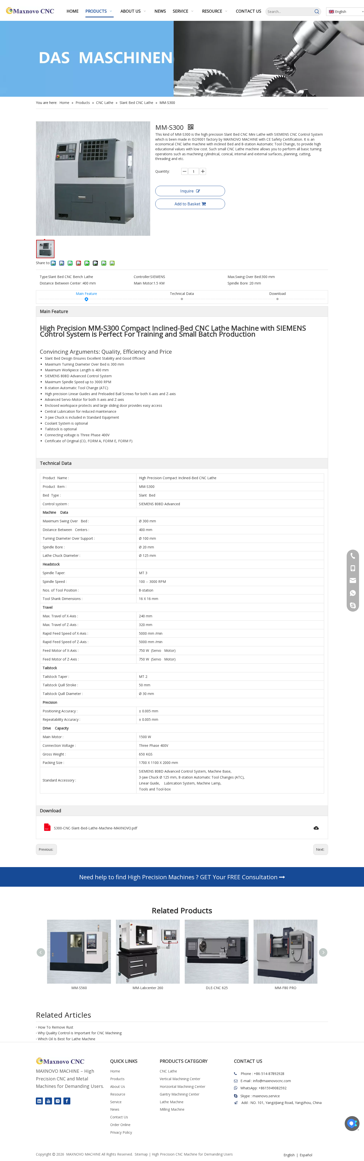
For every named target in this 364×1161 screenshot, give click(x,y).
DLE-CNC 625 (149, 987)
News (114, 1109)
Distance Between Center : (61, 283)
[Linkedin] (39, 1101)
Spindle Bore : (239, 283)
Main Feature (86, 293)
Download (277, 293)
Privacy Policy (121, 1132)
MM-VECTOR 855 (287, 987)
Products (117, 1078)
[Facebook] (66, 1101)
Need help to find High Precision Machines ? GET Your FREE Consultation (179, 877)
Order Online (120, 1124)
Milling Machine (172, 1109)
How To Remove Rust (55, 1027)
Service (116, 1101)
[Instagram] (57, 1101)
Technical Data (182, 293)
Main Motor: (144, 283)
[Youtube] (48, 1101)
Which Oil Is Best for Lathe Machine (66, 1038)
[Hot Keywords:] (317, 12)
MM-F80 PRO (218, 987)
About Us (117, 1086)
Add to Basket (187, 204)
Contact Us (119, 1117)
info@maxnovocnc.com (272, 1080)
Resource (117, 1094)
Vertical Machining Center (180, 1078)
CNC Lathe (168, 1071)
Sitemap (141, 1154)
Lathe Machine (171, 1101)
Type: (44, 276)
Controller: (142, 276)
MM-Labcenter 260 (80, 987)
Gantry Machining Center (179, 1094)
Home (115, 1071)
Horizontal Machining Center (182, 1086)
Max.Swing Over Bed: (244, 276)
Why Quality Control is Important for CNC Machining (80, 1033)
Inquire (187, 191)
